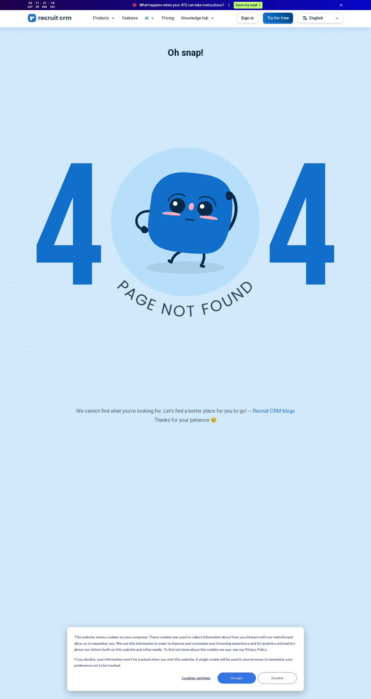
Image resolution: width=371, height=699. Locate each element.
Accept (237, 678)
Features (130, 18)
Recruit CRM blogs (274, 411)
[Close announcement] (341, 5)
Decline (277, 678)
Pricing (168, 18)
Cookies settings (196, 678)
